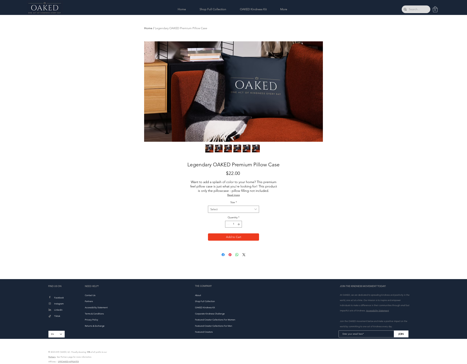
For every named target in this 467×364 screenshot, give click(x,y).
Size (233, 202)
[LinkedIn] (49, 309)
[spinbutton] (233, 224)
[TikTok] (49, 316)
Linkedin (58, 309)
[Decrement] (228, 224)
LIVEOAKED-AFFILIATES (68, 361)
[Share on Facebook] (223, 255)
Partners (52, 357)
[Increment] (239, 224)
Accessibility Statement (377, 310)
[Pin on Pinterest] (230, 255)
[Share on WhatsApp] (237, 255)
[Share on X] (244, 255)
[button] (435, 9)
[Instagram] (49, 303)
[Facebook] (49, 297)
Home (148, 28)
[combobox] (233, 209)
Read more (233, 195)
